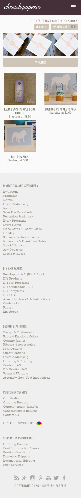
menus (8, 200)
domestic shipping (16, 456)
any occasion (13, 249)
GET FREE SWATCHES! (19, 423)
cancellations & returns (20, 411)
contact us (40, 20)
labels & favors (14, 254)
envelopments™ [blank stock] (24, 274)
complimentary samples (20, 406)
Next (66, 44)
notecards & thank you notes (24, 241)
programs (10, 196)
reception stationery (18, 216)
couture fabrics (14, 340)
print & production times (21, 448)
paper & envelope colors (20, 336)
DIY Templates (13, 291)
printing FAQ (12, 365)
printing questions (16, 452)
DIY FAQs (10, 295)
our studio (11, 398)
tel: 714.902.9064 (65, 20)
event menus (12, 225)
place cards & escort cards (22, 229)
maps (7, 208)
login (42, 26)
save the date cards (18, 212)
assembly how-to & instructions (26, 299)
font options (12, 348)
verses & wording (15, 373)
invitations (10, 191)
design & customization (20, 332)
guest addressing (15, 204)
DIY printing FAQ (15, 369)
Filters (42, 62)
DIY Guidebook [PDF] (18, 287)
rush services (13, 465)
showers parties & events (21, 237)
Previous (15, 44)
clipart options (14, 353)
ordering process (15, 402)
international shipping (19, 460)
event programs (14, 220)
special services (14, 245)
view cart (65, 26)
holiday (8, 233)
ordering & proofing (17, 361)
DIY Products (12, 278)
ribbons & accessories (19, 344)
